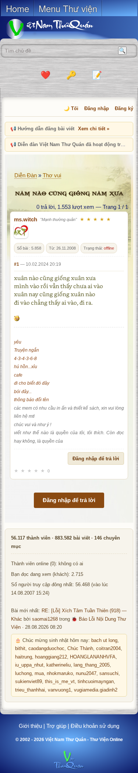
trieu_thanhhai (30, 690)
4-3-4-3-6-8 (25, 358)
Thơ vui (52, 175)
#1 (16, 264)
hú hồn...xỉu (25, 366)
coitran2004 (108, 648)
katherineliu (58, 665)
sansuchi (108, 673)
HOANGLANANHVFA (93, 657)
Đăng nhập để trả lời (95, 458)
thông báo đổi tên (31, 399)
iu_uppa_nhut (29, 665)
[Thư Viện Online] (59, 28)
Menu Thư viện (68, 8)
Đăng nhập (96, 108)
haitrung (23, 657)
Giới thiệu (30, 726)
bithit (20, 648)
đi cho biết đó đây (31, 383)
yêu (17, 342)
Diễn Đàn (25, 175)
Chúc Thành (80, 648)
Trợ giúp (56, 726)
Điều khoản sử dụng (95, 726)
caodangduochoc (46, 648)
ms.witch (25, 219)
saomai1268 (45, 619)
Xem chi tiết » (93, 128)
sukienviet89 (28, 681)
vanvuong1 (59, 690)
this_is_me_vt (60, 681)
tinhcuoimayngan (96, 681)
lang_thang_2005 (92, 665)
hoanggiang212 (51, 657)
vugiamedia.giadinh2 (95, 690)
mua (39, 673)
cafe (18, 375)
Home (17, 8)
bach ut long (104, 640)
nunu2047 (86, 673)
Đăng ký (124, 108)
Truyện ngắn (26, 350)
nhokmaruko (60, 673)
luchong (23, 673)
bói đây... (23, 391)
